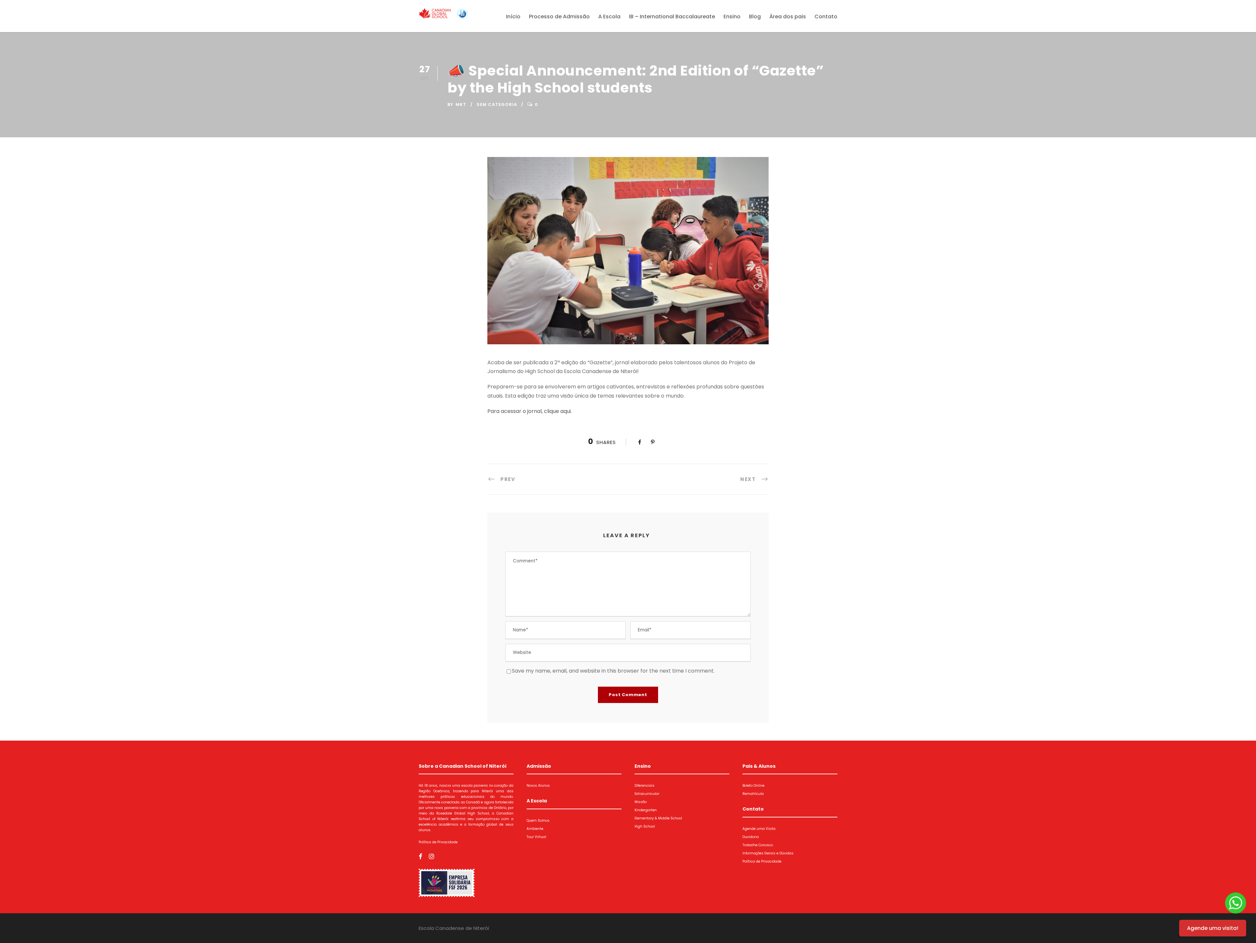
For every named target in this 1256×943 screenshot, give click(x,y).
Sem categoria (497, 104)
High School (645, 826)
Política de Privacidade (438, 842)
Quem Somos (538, 820)
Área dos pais (787, 16)
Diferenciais (644, 785)
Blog (755, 16)
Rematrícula (753, 793)
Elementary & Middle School (658, 818)
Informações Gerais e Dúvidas (768, 853)
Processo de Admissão (559, 16)
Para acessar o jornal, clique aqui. (529, 411)
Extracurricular (647, 793)
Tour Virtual (536, 836)
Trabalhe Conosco (757, 845)
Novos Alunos (538, 785)
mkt (461, 104)
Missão (641, 801)
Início (513, 16)
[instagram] (431, 856)
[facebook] (420, 856)
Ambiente (535, 828)
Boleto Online (753, 785)
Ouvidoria (750, 836)
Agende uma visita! (1212, 928)
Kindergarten (646, 810)
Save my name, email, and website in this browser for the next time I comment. (613, 671)
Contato (825, 16)
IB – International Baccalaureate (672, 16)
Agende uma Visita (759, 828)
